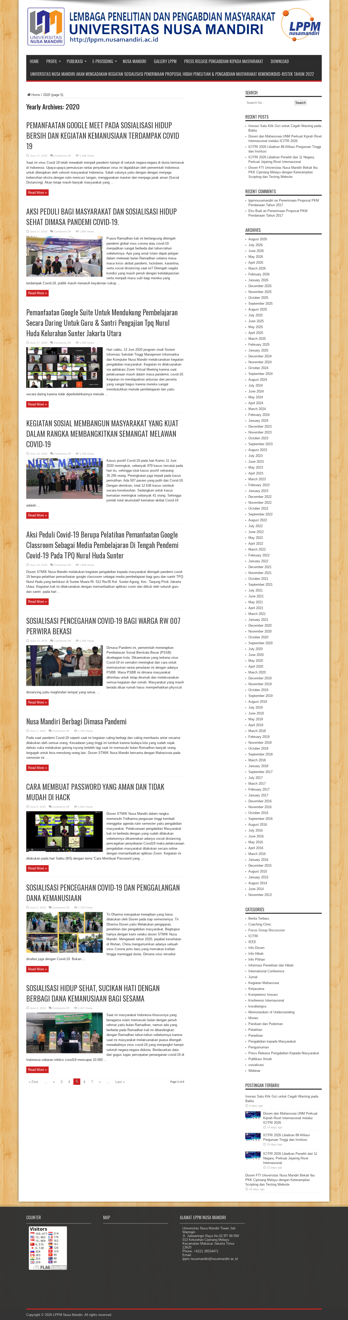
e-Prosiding (102, 61)
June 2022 (256, 532)
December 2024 (260, 356)
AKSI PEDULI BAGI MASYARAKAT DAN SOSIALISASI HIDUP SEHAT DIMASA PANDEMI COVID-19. (101, 216)
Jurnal (252, 977)
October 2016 (258, 813)
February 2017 (259, 789)
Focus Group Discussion (266, 930)
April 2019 (255, 725)
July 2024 (255, 385)
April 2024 (255, 403)
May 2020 (255, 661)
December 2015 (260, 865)
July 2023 (255, 456)
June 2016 (256, 836)
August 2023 (257, 450)
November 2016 (260, 807)
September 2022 (260, 514)
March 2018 (257, 760)
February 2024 (259, 415)
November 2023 (260, 432)
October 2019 (258, 690)
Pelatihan (255, 1030)
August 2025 (257, 309)
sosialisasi (256, 1065)
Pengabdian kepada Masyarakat (272, 1041)
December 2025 (260, 286)
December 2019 (260, 678)
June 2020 (256, 655)
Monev (253, 1018)
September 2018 (260, 754)
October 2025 (258, 298)
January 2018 (258, 766)
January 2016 (258, 860)
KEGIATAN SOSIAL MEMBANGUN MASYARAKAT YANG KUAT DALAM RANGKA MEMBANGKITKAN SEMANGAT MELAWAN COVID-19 (102, 433)
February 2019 (259, 737)
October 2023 (258, 438)
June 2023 (256, 462)
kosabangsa (257, 1006)
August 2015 (257, 871)
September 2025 (260, 303)
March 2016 (257, 854)
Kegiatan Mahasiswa (263, 983)
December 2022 (260, 497)
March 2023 (257, 479)
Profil (51, 61)
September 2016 (260, 819)
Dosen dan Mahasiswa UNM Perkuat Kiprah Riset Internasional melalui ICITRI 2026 (290, 1118)
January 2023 (258, 491)
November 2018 (260, 743)
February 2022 (259, 555)
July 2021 (255, 590)
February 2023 (259, 485)
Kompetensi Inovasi (263, 994)
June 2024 (256, 391)
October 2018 (258, 748)
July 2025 (255, 315)
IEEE (252, 942)
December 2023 (260, 426)
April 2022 (255, 543)
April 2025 (255, 333)
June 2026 (256, 251)
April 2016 (255, 848)
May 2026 (255, 257)
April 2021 (255, 608)
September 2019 (260, 696)
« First (33, 1082)
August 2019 (257, 702)
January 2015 (258, 877)
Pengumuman (258, 1047)
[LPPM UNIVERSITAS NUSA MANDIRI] (174, 42)
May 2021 (255, 602)
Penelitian (255, 1035)
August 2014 (257, 883)
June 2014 (256, 889)
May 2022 (255, 538)
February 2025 (259, 344)
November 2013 (260, 895)
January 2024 (258, 421)
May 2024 (255, 397)
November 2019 (260, 684)
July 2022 (255, 526)
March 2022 (257, 549)
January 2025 (258, 350)
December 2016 (260, 801)
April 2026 (255, 262)
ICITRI (253, 936)
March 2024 (257, 409)
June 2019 (256, 713)
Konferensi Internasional (266, 1000)
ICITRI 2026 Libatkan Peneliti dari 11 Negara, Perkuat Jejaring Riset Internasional (290, 1158)
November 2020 (260, 631)
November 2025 (260, 292)
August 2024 (257, 380)
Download (280, 61)
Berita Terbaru (258, 918)
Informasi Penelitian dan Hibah (270, 965)
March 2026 (257, 268)
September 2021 (260, 584)
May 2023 (255, 467)
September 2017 (260, 772)
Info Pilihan (256, 959)
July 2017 (255, 778)
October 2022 (258, 508)
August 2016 (257, 824)
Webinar (254, 1071)
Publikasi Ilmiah (260, 1059)
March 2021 (257, 614)
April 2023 (255, 473)
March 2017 (257, 783)
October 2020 (258, 637)
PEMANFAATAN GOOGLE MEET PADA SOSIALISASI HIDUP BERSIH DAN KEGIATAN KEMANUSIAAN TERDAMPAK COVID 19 (102, 135)
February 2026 (259, 274)
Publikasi (75, 61)
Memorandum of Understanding (271, 1012)
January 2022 (258, 561)
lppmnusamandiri (260, 200)
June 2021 (256, 596)
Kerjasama (256, 989)
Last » (120, 1082)
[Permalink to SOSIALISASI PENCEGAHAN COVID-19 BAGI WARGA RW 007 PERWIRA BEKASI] (64, 685)
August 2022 (257, 520)
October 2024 (258, 368)
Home (34, 61)
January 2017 (258, 795)
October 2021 (258, 579)
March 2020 (257, 672)
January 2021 (258, 620)
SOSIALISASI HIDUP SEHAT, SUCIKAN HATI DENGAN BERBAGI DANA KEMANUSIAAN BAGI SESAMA (93, 993)
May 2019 (255, 719)
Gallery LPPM (165, 61)
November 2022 (260, 502)
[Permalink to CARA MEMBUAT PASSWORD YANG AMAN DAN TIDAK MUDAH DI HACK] (64, 851)
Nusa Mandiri (134, 61)
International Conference (266, 971)
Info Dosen (256, 948)
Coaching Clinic (259, 924)
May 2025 (255, 327)
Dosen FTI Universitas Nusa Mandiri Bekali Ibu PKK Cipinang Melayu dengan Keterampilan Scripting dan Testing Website (283, 172)
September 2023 (260, 444)
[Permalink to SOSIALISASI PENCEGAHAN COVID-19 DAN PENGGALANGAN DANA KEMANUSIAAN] (64, 951)
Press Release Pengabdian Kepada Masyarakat (223, 61)
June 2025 (256, 321)
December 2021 (260, 567)
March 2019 (257, 731)
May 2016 (255, 842)
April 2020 (255, 666)
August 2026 (257, 239)
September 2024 (260, 374)
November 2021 (260, 573)
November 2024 (260, 362)
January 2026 (258, 280)
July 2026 (255, 245)
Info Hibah (255, 954)
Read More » (37, 192)
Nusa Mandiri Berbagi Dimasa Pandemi (76, 721)
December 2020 (260, 625)
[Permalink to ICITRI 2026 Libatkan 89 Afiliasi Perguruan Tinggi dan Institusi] (253, 1147)
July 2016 (255, 830)
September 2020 (260, 643)
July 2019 (255, 707)
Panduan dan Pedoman (265, 1024)
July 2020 (255, 649)
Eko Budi (255, 211)
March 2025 (257, 339)
